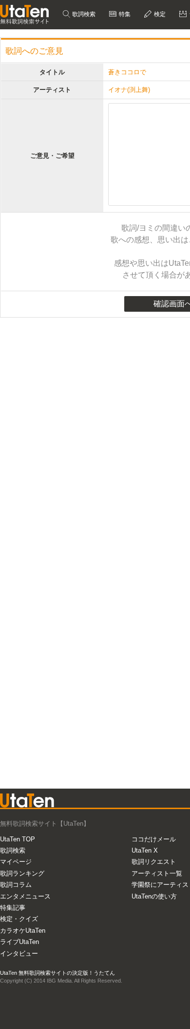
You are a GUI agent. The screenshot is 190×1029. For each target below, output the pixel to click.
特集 (124, 14)
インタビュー (19, 953)
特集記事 (12, 907)
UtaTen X (145, 850)
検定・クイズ (19, 918)
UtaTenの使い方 (154, 896)
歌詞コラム (16, 884)
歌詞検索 (83, 14)
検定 (159, 14)
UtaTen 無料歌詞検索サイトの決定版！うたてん (57, 973)
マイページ (16, 861)
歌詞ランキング (22, 873)
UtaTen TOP (17, 839)
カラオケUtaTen (22, 930)
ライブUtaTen (19, 941)
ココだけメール (154, 839)
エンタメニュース (25, 896)
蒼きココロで (127, 72)
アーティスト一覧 (157, 873)
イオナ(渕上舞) (129, 89)
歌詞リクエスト (154, 861)
